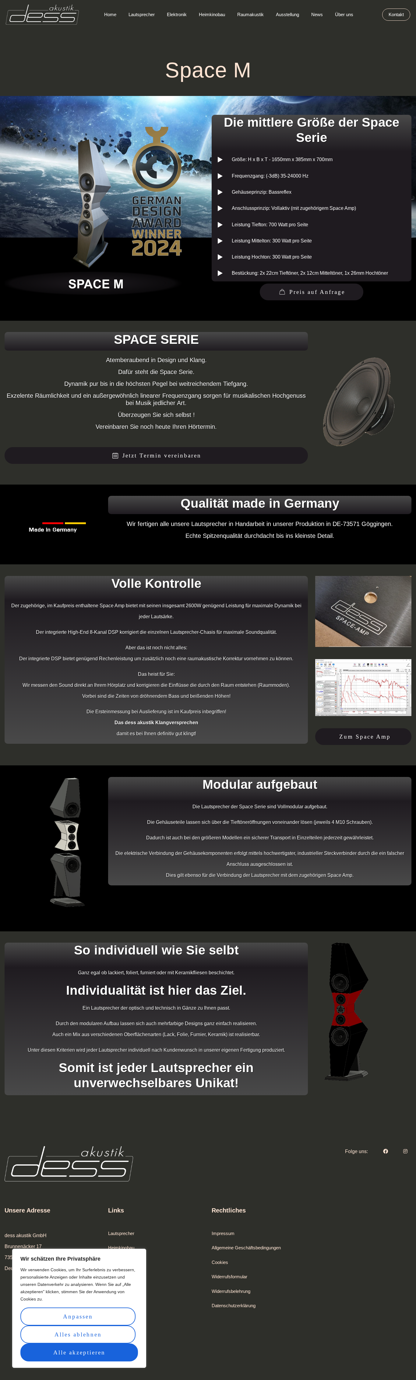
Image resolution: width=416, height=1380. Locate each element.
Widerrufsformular (229, 1276)
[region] (79, 1308)
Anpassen (78, 1316)
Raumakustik (121, 1262)
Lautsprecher (121, 1233)
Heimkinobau (121, 1247)
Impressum (223, 1233)
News (114, 1320)
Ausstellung (119, 1276)
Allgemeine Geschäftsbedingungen (246, 1247)
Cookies (220, 1262)
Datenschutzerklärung (234, 1305)
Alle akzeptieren (79, 1352)
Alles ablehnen (78, 1334)
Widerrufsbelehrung (231, 1291)
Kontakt (115, 1305)
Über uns (117, 1291)
